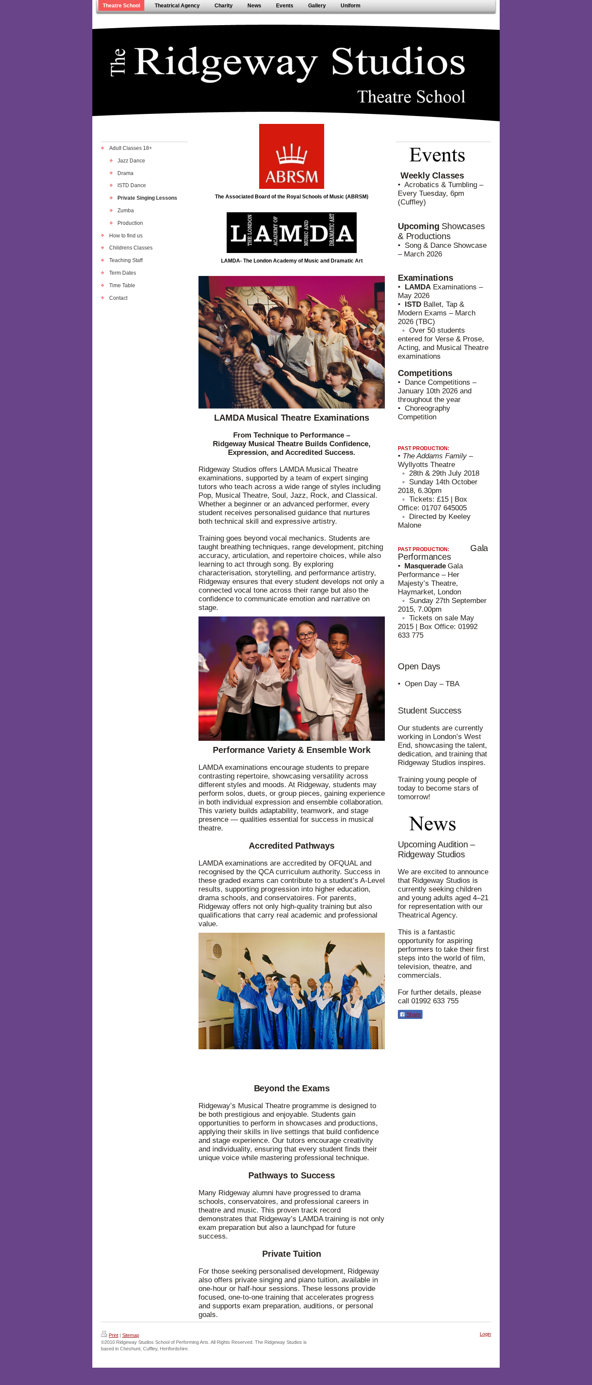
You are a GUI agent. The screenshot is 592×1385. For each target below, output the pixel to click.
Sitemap (130, 1335)
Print (113, 1335)
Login (485, 1333)
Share (413, 1015)
